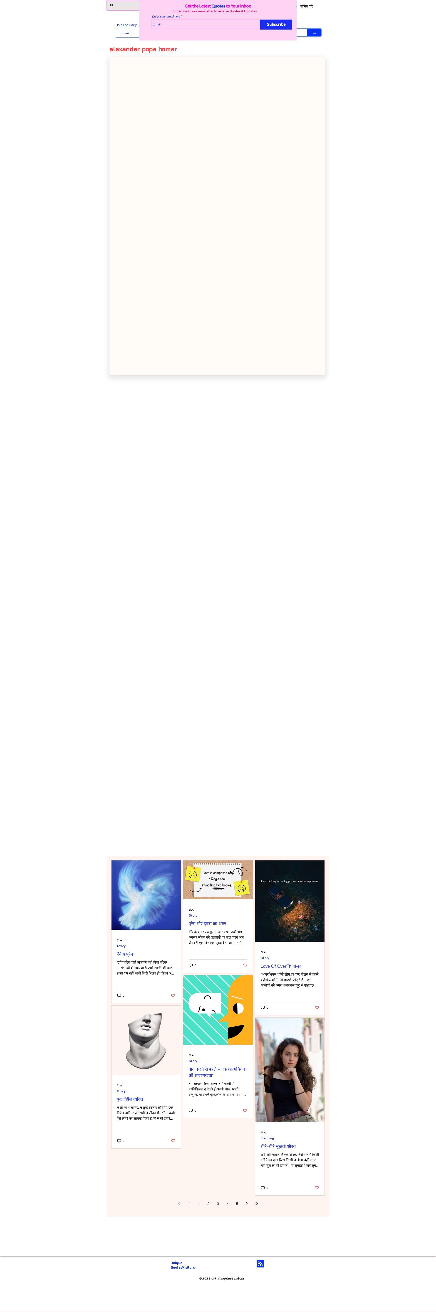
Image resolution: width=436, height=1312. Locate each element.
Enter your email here (166, 16)
